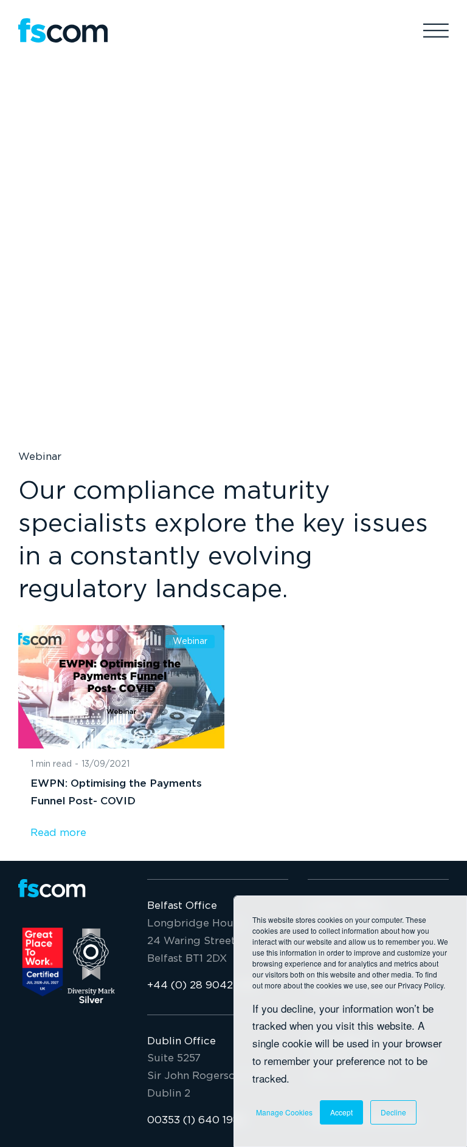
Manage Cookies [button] (284, 1112)
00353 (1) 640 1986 (196, 1120)
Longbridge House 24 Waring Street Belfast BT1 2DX (195, 941)
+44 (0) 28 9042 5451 (203, 985)
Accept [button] (341, 1112)
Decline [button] (393, 1112)
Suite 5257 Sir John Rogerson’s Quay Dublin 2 (212, 1076)
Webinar (39, 457)
